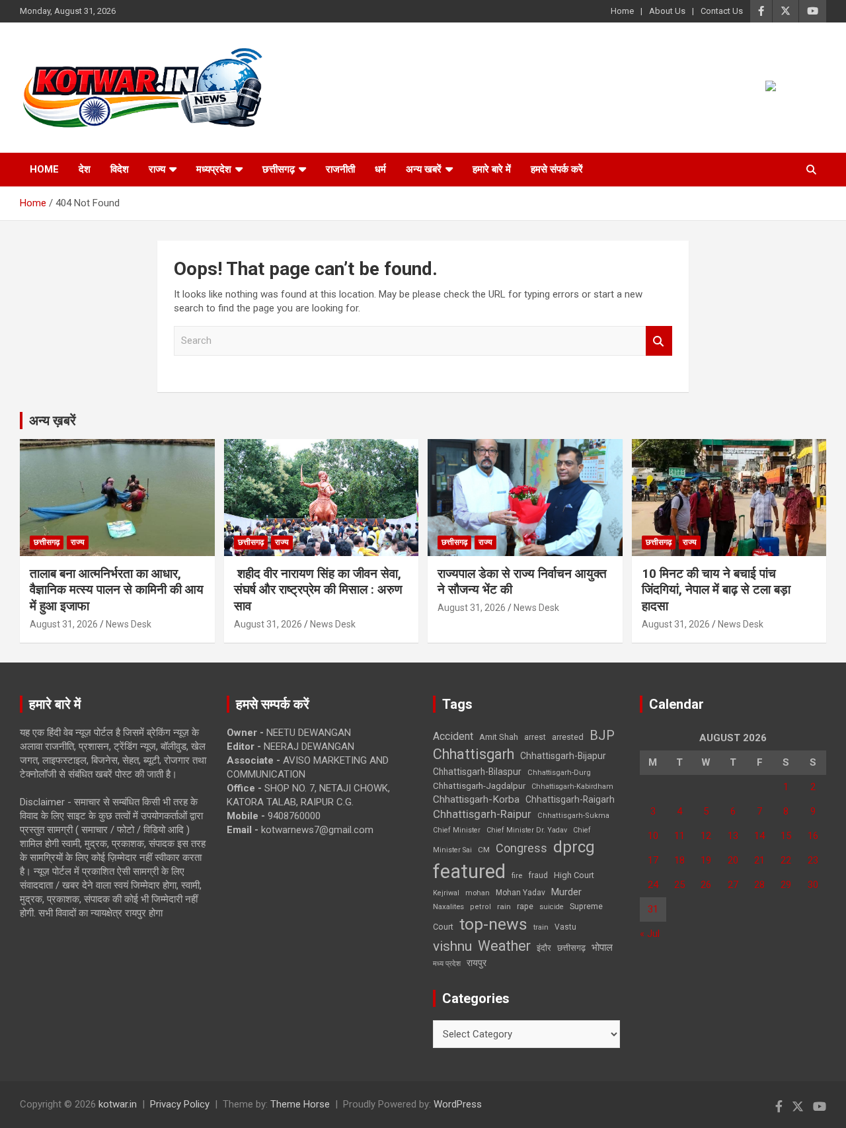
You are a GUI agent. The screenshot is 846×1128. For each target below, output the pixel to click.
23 (813, 860)
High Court (574, 875)
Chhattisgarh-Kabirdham (572, 786)
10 (653, 836)
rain (504, 906)
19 (706, 860)
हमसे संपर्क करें (557, 169)
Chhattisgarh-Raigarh (570, 799)
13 (733, 836)
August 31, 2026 (64, 624)
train (541, 927)
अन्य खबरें (424, 169)
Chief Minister (457, 830)
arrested (568, 737)
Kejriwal (446, 893)
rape (525, 906)
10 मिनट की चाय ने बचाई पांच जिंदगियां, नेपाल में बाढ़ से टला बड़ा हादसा (716, 590)
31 (653, 909)
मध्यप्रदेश (213, 169)
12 (706, 836)
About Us (667, 11)
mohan (477, 893)
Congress (521, 848)
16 (813, 836)
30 (813, 885)
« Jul (650, 934)
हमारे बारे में (492, 169)
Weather (504, 946)
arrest (535, 737)
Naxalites (448, 906)
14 (759, 836)
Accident (453, 736)
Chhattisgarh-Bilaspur (477, 771)
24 (653, 885)
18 (679, 860)
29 (786, 885)
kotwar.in (117, 1104)
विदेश (119, 169)
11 (679, 836)
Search (659, 341)
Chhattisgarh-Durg (559, 772)
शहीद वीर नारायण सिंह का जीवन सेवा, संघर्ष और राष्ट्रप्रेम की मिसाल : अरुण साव (318, 590)
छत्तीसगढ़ (278, 169)
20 (733, 860)
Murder (566, 892)
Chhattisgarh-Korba (476, 799)
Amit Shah (498, 737)
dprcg (574, 847)
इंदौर (544, 948)
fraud (538, 875)
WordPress (458, 1104)
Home (622, 11)
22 (786, 860)
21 (759, 860)
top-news (493, 924)
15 (786, 836)
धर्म (380, 169)
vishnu (452, 946)
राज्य (157, 169)
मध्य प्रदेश (447, 963)
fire (517, 875)
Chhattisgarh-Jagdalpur (479, 785)
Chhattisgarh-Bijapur (563, 755)
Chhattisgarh (473, 754)
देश (85, 169)
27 (733, 885)
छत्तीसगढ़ (571, 948)
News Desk (128, 624)
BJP (602, 735)
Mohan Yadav (520, 892)
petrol (480, 907)
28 (759, 885)
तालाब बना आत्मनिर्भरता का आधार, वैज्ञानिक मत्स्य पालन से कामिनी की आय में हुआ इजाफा (117, 590)
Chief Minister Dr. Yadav (526, 830)
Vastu (565, 927)
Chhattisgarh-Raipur (482, 814)
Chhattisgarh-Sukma (573, 815)
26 (706, 885)
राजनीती (340, 169)
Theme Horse (300, 1104)
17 (653, 860)
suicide (551, 907)
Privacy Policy (180, 1104)
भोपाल (602, 947)
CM (484, 849)
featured (469, 871)
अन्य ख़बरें (52, 420)
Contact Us (722, 11)
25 (679, 885)
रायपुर (476, 962)
